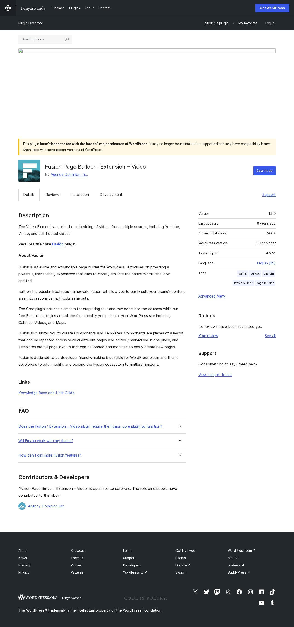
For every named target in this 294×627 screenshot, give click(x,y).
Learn (127, 550)
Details (29, 194)
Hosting (24, 565)
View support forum (215, 374)
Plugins (76, 565)
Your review (208, 335)
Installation (80, 194)
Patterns (77, 572)
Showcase (79, 550)
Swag (181, 572)
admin (242, 273)
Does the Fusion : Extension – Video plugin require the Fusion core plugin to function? (90, 426)
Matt (233, 558)
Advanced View (211, 296)
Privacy (24, 572)
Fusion (58, 244)
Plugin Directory (30, 23)
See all (270, 335)
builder (255, 273)
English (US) (266, 263)
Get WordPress (272, 8)
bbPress (236, 565)
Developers (132, 565)
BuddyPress (239, 572)
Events (180, 558)
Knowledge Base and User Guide (46, 392)
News (22, 558)
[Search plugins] (67, 39)
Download (264, 171)
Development (111, 194)
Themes (77, 558)
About (23, 550)
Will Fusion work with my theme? (46, 441)
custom (269, 273)
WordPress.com (242, 550)
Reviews (52, 194)
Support (269, 194)
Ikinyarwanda (72, 598)
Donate (183, 565)
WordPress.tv (135, 572)
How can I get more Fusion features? (49, 455)
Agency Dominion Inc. (69, 174)
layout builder (243, 283)
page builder (265, 283)
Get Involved (185, 550)
